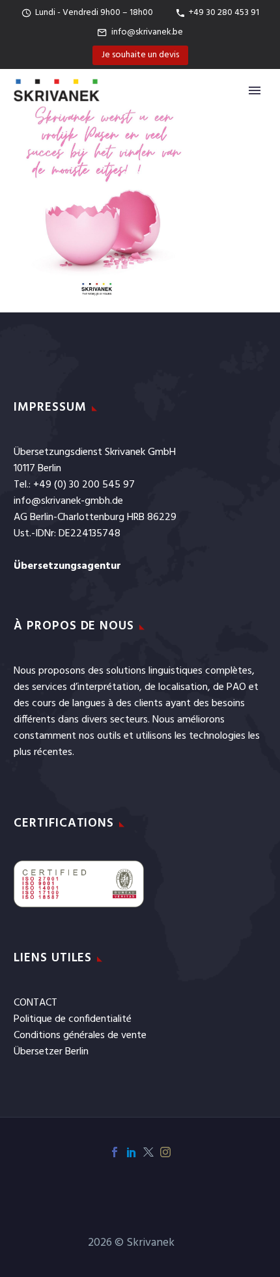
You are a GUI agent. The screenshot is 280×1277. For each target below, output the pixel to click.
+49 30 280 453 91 (224, 12)
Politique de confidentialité (73, 1019)
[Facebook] (114, 1152)
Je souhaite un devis (140, 55)
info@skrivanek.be (147, 32)
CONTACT (35, 1003)
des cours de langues (59, 703)
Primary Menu (254, 90)
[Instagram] (165, 1152)
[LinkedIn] (131, 1152)
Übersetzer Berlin (51, 1051)
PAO (236, 687)
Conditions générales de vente (80, 1035)
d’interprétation (104, 687)
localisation (183, 687)
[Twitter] (148, 1152)
